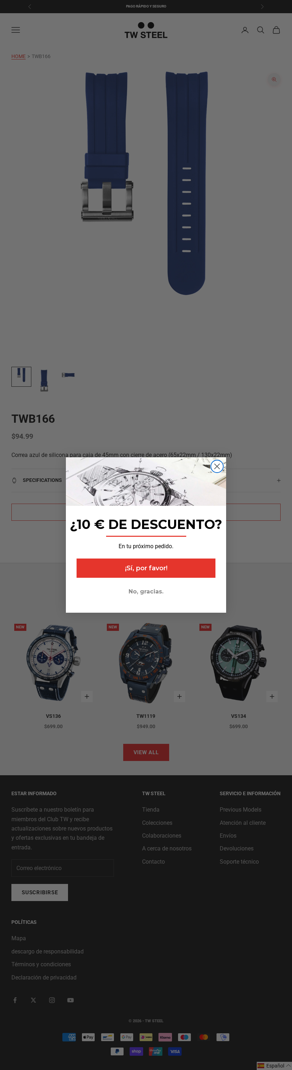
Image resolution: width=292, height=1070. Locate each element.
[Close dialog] (217, 466)
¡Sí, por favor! (146, 568)
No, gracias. (146, 591)
